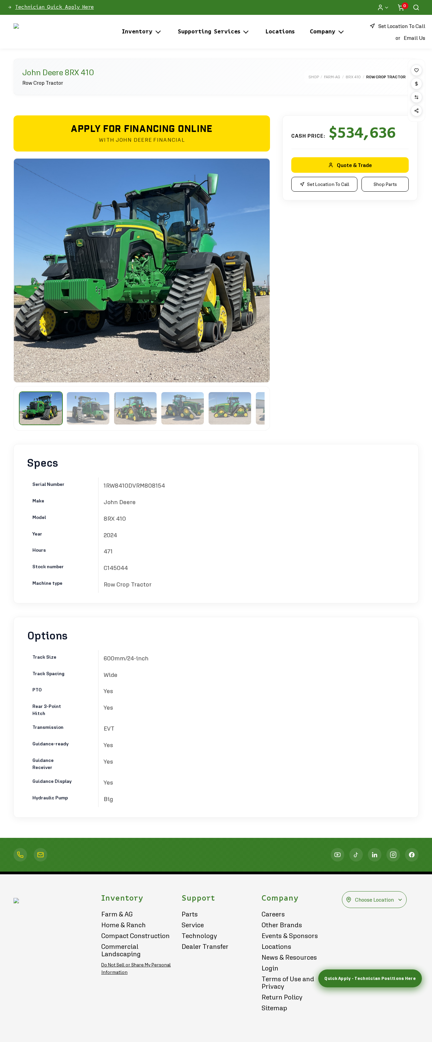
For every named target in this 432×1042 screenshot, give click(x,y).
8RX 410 (353, 76)
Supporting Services (209, 31)
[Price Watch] (416, 83)
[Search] (416, 7)
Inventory (137, 31)
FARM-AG (332, 76)
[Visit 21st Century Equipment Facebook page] (411, 854)
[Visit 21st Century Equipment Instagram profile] (393, 854)
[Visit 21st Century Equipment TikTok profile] (356, 854)
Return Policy (282, 997)
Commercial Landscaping (121, 950)
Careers (273, 914)
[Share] (416, 110)
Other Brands (282, 925)
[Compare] (416, 97)
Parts (190, 914)
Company (322, 31)
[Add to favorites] (416, 70)
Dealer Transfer (205, 946)
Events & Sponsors (290, 935)
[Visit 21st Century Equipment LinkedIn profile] (374, 854)
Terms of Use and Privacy (288, 982)
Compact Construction (135, 935)
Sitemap (274, 1008)
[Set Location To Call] (20, 854)
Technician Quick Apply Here (54, 7)
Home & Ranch (123, 925)
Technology (199, 935)
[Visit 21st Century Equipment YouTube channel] (337, 854)
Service (193, 925)
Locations (280, 31)
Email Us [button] (414, 38)
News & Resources (289, 957)
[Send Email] (40, 854)
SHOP (313, 76)
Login (270, 968)
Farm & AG (117, 914)
